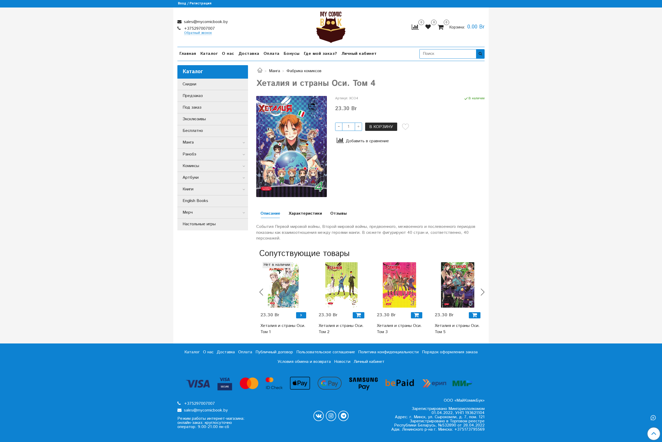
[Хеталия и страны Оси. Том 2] (341, 285)
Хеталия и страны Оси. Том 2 (341, 329)
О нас (228, 54)
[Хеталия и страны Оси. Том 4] (291, 146)
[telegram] (343, 416)
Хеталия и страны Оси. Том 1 (282, 329)
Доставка (248, 54)
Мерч (188, 212)
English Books (195, 201)
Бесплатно (193, 131)
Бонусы (292, 54)
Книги (188, 189)
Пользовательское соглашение (325, 352)
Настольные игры (199, 224)
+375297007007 (199, 29)
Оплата (272, 54)
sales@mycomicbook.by (205, 22)
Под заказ (192, 107)
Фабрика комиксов (304, 71)
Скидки (189, 84)
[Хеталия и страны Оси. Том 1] (283, 285)
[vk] (318, 416)
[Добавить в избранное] (405, 127)
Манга (274, 71)
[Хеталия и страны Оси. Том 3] (400, 285)
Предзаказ (193, 96)
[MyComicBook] (330, 26)
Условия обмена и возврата (304, 362)
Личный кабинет (359, 54)
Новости (342, 362)
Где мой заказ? (320, 54)
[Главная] (259, 71)
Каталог (209, 54)
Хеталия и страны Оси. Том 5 (457, 329)
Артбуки (191, 178)
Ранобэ (189, 154)
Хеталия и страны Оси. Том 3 (399, 329)
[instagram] (331, 416)
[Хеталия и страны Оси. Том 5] (457, 285)
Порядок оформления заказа (450, 352)
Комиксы (191, 166)
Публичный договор (274, 352)
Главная (187, 54)
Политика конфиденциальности (388, 352)
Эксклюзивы (194, 119)
